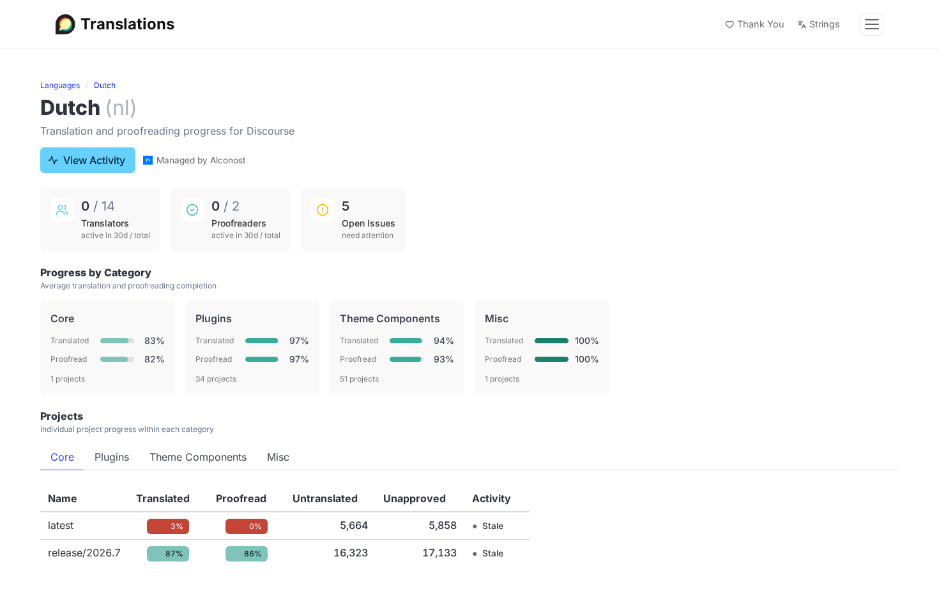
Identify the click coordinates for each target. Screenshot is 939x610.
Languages (60, 85)
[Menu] (871, 24)
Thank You (760, 24)
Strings (824, 24)
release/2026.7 (84, 552)
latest (60, 525)
